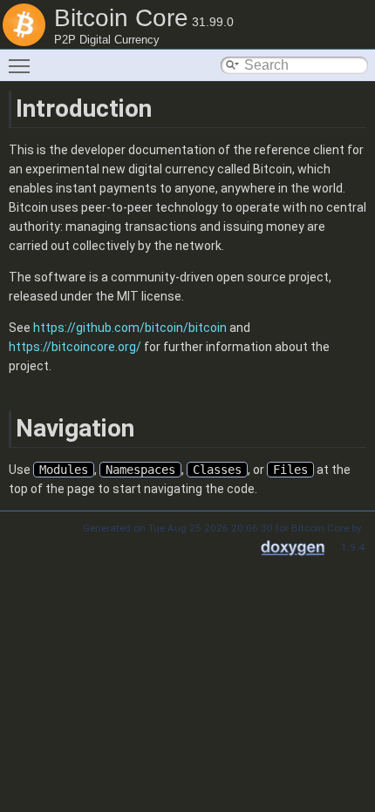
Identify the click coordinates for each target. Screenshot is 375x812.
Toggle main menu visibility (22, 65)
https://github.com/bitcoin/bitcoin (130, 328)
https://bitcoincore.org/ (75, 347)
